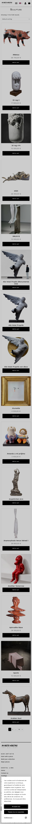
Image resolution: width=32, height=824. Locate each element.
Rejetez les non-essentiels (16, 812)
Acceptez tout (16, 807)
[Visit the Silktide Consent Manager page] (26, 818)
